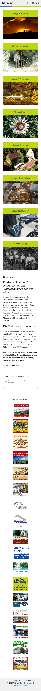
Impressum (29, 683)
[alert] (20, 381)
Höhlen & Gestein (20, 46)
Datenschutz (17, 685)
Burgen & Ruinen (20, 145)
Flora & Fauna (20, 112)
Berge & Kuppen (20, 13)
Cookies (25, 685)
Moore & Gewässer (20, 79)
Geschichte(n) (20, 243)
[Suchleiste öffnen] (27, 3)
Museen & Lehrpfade (20, 177)
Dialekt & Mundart (20, 210)
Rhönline (7, 3)
